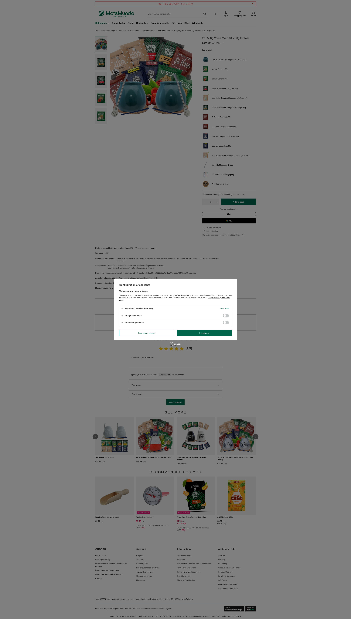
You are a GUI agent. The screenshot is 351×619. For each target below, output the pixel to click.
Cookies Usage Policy (182, 295)
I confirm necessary (146, 333)
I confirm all (204, 333)
